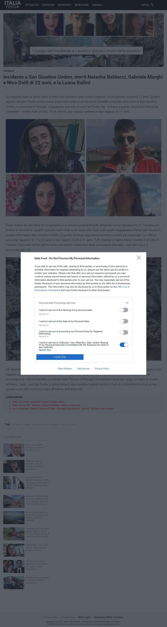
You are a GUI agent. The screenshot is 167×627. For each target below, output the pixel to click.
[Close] (140, 258)
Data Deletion (65, 368)
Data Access (83, 368)
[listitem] (83, 302)
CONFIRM (60, 357)
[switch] (124, 310)
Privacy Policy (102, 368)
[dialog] (83, 313)
